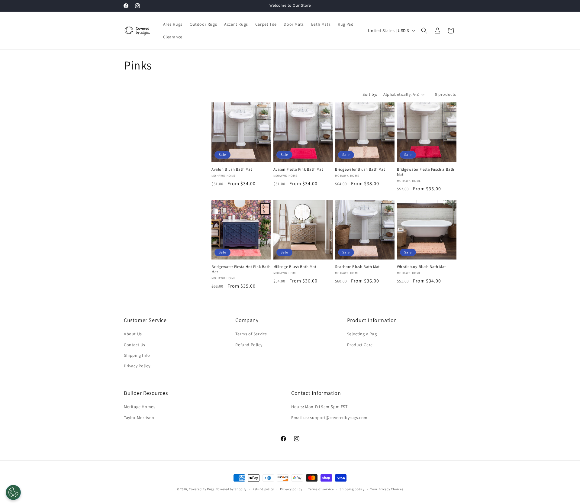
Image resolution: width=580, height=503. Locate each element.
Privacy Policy (137, 366)
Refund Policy (248, 344)
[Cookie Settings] (13, 492)
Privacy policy (291, 489)
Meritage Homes (139, 406)
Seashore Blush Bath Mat (357, 266)
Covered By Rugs (202, 489)
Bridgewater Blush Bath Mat (360, 169)
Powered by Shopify (231, 489)
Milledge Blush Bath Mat (295, 266)
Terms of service (321, 489)
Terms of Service (251, 334)
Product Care (360, 344)
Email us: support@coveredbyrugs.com (329, 417)
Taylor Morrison (139, 417)
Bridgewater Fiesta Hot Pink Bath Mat (240, 269)
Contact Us (134, 344)
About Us (133, 334)
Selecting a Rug (362, 334)
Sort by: (369, 94)
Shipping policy (352, 489)
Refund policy (263, 489)
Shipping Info (137, 355)
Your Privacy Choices (386, 489)
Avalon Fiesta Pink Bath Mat (298, 169)
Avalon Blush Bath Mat (231, 169)
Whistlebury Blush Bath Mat (421, 266)
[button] (424, 30)
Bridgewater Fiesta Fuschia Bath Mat (426, 172)
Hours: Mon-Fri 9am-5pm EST (319, 406)
